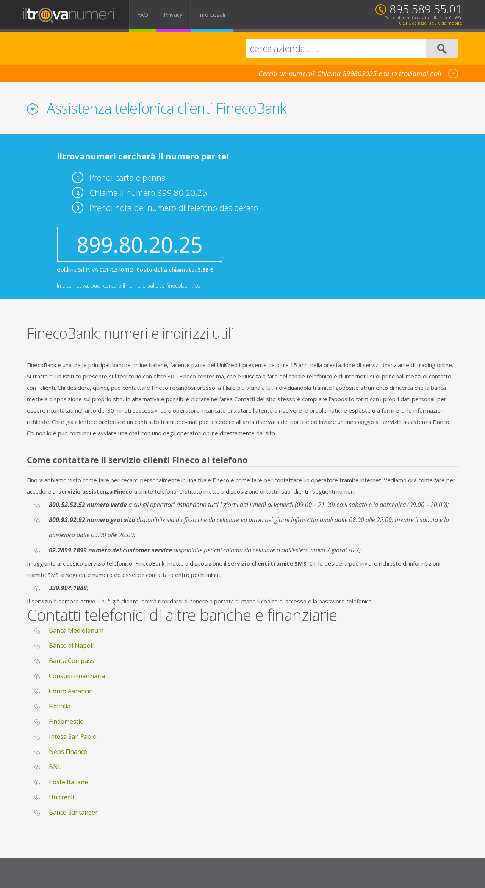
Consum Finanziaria (77, 676)
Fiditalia (59, 706)
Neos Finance (68, 751)
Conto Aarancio (71, 691)
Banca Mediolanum (76, 630)
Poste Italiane (68, 782)
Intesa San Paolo (73, 736)
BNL (55, 767)
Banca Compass (71, 661)
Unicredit (62, 797)
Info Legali (211, 14)
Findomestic (66, 721)
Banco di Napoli (71, 645)
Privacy (173, 14)
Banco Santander (73, 812)
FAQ (142, 14)
